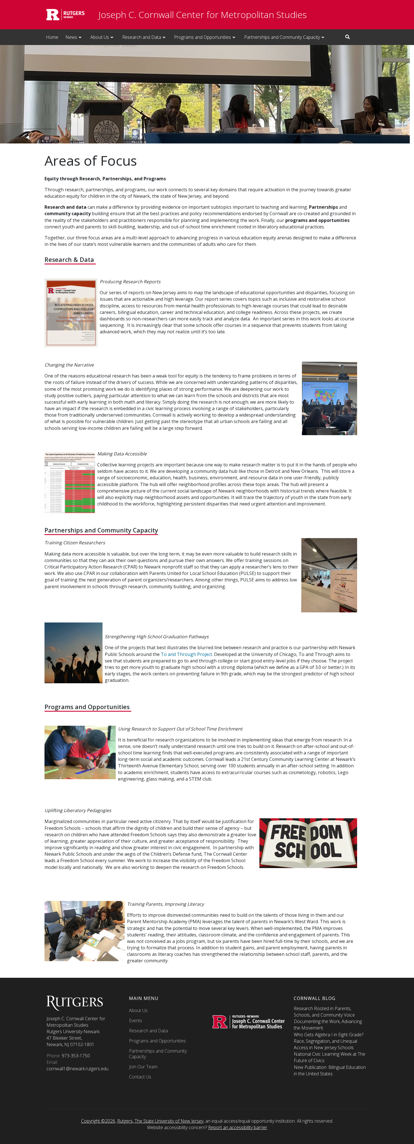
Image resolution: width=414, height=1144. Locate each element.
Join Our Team (143, 1067)
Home (52, 37)
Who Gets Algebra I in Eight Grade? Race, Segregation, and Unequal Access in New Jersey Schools (328, 1041)
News (71, 37)
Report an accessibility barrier (237, 1127)
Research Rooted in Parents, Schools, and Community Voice (324, 1011)
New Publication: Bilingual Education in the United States (330, 1070)
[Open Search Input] (347, 37)
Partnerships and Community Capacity (282, 37)
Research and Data (141, 37)
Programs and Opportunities (202, 37)
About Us (99, 37)
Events (135, 1020)
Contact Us (140, 1077)
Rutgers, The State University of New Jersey (160, 1121)
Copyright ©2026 (98, 1121)
